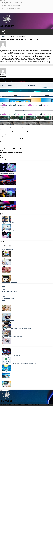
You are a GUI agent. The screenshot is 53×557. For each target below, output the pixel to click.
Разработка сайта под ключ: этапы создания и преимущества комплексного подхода (13, 9)
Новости (3, 31)
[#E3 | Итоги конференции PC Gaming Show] (6, 229)
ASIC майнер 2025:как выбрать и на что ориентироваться (13, 91)
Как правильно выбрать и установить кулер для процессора (13, 119)
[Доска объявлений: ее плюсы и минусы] (6, 256)
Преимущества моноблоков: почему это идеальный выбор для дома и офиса (17, 96)
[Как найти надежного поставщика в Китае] (6, 319)
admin (7, 73)
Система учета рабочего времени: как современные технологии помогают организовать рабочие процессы (17, 328)
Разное (3, 32)
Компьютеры (3, 30)
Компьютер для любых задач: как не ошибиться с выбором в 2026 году (12, 5)
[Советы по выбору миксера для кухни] (8, 171)
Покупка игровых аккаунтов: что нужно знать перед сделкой (10, 238)
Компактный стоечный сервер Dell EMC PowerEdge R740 (13, 110)
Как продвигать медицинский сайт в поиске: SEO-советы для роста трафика (12, 265)
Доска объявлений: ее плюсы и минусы (7, 257)
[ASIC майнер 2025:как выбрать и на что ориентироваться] (6, 370)
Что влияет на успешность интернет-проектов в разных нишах (10, 6)
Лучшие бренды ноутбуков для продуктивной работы (9, 186)
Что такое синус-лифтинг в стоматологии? (8, 222)
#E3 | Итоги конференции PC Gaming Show (8, 230)
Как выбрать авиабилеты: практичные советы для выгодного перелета (12, 8)
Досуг (4, 33)
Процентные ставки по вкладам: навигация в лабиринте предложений (12, 274)
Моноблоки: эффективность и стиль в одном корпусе (12, 105)
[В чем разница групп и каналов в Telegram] (6, 248)
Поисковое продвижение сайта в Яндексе (7, 4)
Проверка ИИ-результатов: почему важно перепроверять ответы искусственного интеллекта (15, 344)
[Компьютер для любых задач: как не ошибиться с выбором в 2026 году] (6, 354)
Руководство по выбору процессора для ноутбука (9, 199)
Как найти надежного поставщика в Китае (8, 3)
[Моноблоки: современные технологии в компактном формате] (6, 387)
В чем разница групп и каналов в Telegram (8, 249)
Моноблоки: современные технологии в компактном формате (14, 101)
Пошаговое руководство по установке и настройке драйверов (13, 114)
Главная (3, 29)
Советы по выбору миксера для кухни (7, 173)
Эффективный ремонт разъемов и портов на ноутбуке (12, 124)
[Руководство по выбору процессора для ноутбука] (8, 197)
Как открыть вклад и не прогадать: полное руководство (9, 282)
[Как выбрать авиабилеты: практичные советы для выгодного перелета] (6, 335)
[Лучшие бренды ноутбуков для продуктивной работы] (8, 184)
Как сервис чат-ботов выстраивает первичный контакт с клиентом (11, 7)
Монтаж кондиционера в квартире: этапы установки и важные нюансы (12, 2)
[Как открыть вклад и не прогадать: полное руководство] (6, 281)
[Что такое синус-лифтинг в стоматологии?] (6, 221)
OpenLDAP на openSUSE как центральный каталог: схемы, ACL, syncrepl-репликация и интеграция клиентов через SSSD (19, 363)
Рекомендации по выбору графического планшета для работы (11, 211)
